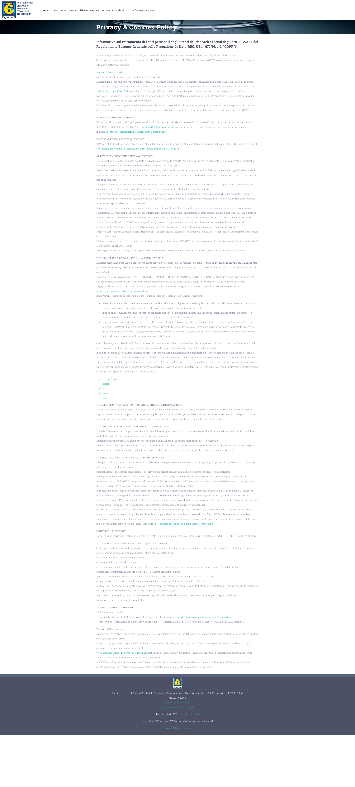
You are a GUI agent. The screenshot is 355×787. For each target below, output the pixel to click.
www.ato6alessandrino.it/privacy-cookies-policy (122, 652)
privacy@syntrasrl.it (188, 714)
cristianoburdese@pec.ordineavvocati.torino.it (154, 148)
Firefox (105, 383)
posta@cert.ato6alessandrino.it (177, 707)
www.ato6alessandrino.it (109, 72)
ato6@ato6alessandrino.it (159, 126)
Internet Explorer (111, 379)
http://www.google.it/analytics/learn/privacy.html (122, 291)
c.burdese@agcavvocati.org (110, 148)
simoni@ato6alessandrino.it (151, 131)
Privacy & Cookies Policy (177, 727)
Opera (105, 393)
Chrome (106, 388)
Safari (105, 397)
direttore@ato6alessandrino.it (120, 131)
